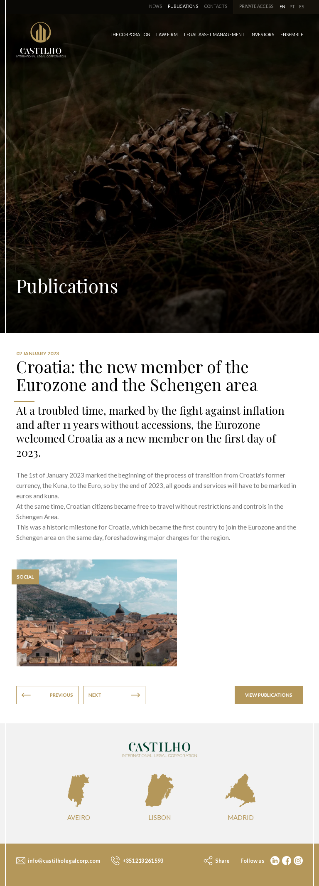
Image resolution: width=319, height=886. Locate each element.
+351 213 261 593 (142, 860)
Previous (61, 695)
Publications (183, 6)
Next (94, 695)
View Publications (268, 695)
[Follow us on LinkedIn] (274, 861)
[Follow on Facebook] (285, 861)
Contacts (215, 6)
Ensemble (291, 34)
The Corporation (130, 34)
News (155, 6)
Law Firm (167, 34)
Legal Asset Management (214, 34)
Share (222, 860)
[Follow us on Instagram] (297, 861)
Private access (256, 6)
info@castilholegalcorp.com (63, 860)
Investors (262, 34)
